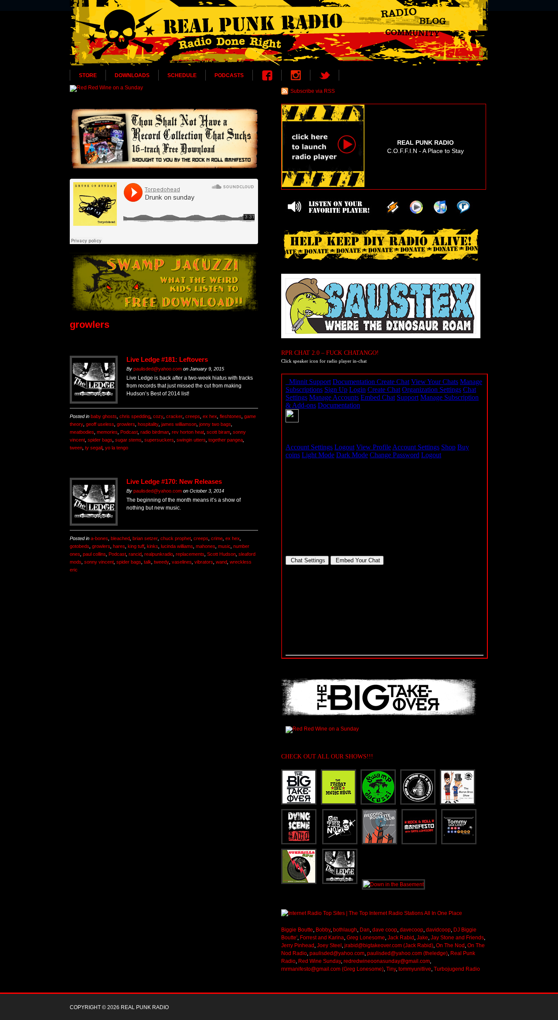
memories (107, 432)
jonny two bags (215, 424)
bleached (120, 538)
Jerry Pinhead (297, 945)
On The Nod (450, 945)
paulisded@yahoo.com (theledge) (407, 953)
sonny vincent (99, 561)
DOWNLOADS (132, 75)
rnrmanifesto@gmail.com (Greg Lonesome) (332, 969)
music (224, 546)
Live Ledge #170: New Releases (174, 481)
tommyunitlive (414, 969)
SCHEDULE (182, 75)
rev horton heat (188, 432)
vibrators (203, 561)
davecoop (411, 930)
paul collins (94, 554)
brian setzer (145, 538)
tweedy (161, 561)
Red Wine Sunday (319, 961)
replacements (190, 554)
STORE (88, 75)
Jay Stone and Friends (457, 938)
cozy (158, 416)
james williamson (179, 424)
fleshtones (231, 416)
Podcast (129, 432)
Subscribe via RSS (312, 91)
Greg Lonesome (366, 938)
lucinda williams (177, 546)
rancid (135, 554)
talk (147, 561)
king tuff (136, 546)
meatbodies (82, 432)
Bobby (323, 930)
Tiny (391, 969)
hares (119, 546)
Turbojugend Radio (457, 969)
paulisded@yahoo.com (157, 368)
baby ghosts (104, 416)
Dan (365, 930)
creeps (192, 416)
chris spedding (134, 416)
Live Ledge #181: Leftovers (167, 359)
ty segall (93, 447)
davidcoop (438, 930)
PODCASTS (229, 75)
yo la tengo (116, 447)
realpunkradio (158, 554)
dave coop (384, 930)
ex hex (210, 416)
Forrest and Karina (322, 938)
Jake (422, 938)
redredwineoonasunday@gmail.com (387, 961)
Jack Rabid (401, 938)
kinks (152, 546)
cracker (174, 416)
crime (217, 538)
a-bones (99, 538)
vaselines (182, 561)
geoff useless (100, 424)
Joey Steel (329, 945)
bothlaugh (345, 930)
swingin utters (191, 439)
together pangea (225, 439)
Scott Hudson (221, 554)
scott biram (218, 432)
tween (76, 447)
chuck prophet (175, 538)
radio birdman (154, 432)
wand (221, 561)
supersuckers (159, 439)
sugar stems (128, 439)
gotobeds (79, 546)
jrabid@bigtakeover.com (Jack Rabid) (388, 945)
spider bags (100, 439)
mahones (205, 546)
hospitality (148, 424)
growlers (126, 424)
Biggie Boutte (297, 930)
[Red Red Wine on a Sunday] (164, 88)
